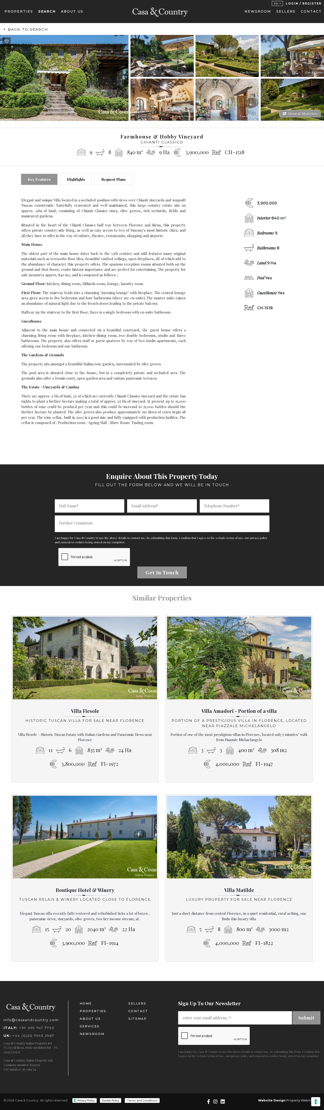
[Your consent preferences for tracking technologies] (315, 1101)
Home (86, 1003)
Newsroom (258, 11)
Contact (311, 11)
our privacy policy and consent (245, 1056)
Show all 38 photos (302, 113)
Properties (19, 11)
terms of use (235, 538)
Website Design (272, 1100)
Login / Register (304, 3)
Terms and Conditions (142, 1100)
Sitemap (137, 1018)
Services (90, 1026)
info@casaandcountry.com (31, 1020)
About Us (72, 11)
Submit (306, 1018)
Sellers (286, 11)
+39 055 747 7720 (29, 1028)
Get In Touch (162, 572)
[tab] (39, 179)
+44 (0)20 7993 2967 (29, 1036)
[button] (277, 3)
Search (47, 11)
